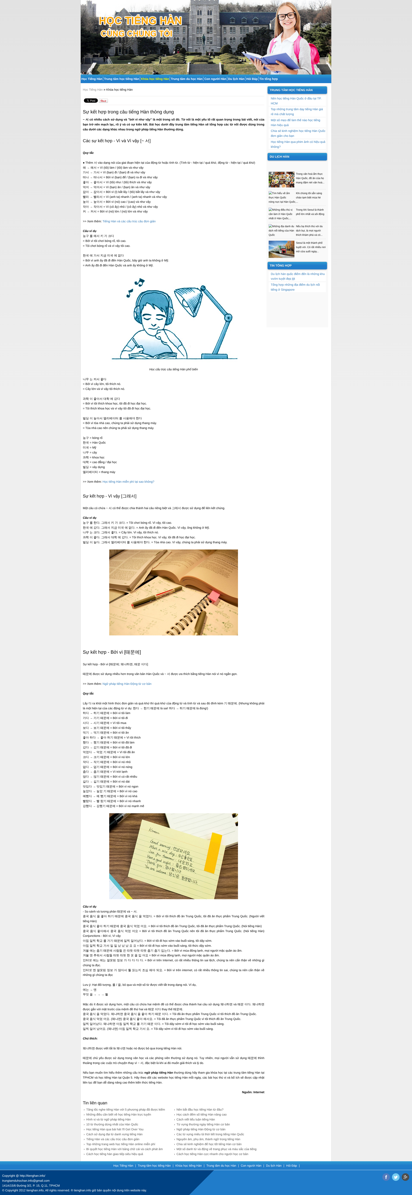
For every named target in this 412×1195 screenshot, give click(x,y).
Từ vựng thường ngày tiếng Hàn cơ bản (203, 1124)
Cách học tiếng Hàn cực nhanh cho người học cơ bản (212, 1154)
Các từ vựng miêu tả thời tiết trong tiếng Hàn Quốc (210, 1134)
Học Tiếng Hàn (91, 79)
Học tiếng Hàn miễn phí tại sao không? (128, 481)
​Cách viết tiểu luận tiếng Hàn (196, 1119)
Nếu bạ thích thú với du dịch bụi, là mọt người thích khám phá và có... (309, 217)
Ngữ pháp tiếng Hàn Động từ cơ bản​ (127, 683)
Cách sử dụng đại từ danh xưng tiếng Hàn (114, 1134)
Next (328, 35)
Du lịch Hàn (236, 79)
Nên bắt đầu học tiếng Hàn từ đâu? (200, 1109)
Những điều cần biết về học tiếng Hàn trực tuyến (118, 1114)
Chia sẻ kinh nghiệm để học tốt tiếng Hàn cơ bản (209, 1144)
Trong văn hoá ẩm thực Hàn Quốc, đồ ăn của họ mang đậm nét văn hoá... (310, 165)
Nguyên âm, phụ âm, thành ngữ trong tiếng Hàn (208, 1139)
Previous (83, 35)
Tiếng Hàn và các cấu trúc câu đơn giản (112, 1139)
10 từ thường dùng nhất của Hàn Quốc (112, 1124)
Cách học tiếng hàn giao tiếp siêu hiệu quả (114, 1154)
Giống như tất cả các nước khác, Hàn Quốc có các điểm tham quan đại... (310, 254)
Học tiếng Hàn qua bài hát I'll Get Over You (115, 1129)
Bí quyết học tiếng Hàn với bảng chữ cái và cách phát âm (124, 1149)
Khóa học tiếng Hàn (155, 79)
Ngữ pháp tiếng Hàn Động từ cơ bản (201, 1129)
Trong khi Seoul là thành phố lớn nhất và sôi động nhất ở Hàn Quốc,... (296, 200)
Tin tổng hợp (268, 79)
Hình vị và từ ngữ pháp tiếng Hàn (108, 1119)
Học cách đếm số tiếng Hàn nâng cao (202, 1114)
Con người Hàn (215, 79)
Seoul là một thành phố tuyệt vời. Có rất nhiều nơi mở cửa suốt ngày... (311, 234)
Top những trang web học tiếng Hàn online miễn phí (120, 1144)
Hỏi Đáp (252, 79)
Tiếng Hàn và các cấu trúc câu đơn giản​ (129, 221)
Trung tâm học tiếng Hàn (121, 79)
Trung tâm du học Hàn (187, 79)
